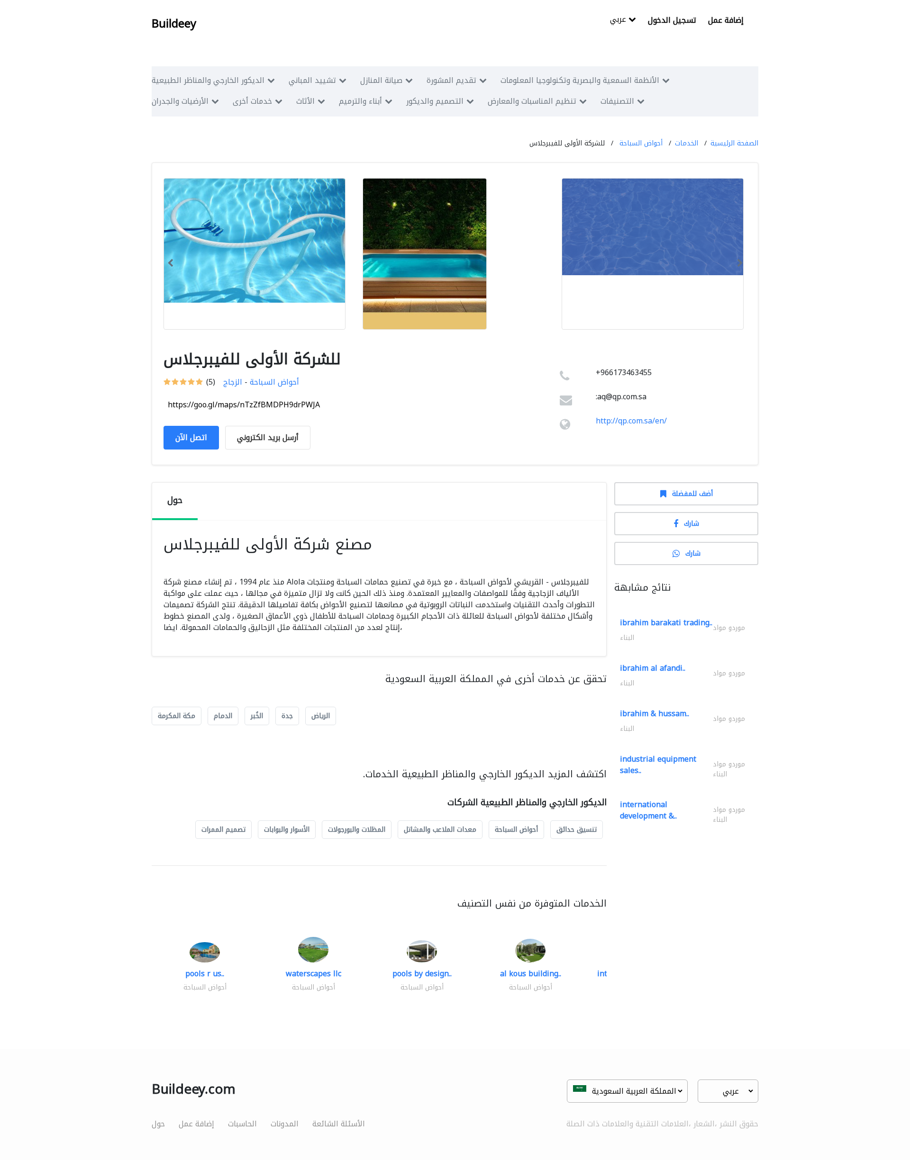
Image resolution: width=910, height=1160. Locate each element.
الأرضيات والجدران (180, 101)
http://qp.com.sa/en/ (631, 421)
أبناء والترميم (360, 101)
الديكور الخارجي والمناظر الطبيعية (208, 80)
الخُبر (257, 716)
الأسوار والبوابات (286, 829)
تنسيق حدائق (576, 829)
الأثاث (305, 101)
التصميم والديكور (435, 101)
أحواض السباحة (641, 143)
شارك (691, 523)
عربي (619, 20)
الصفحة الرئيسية (734, 143)
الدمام (223, 716)
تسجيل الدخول (672, 20)
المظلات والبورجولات (356, 829)
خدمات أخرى (252, 101)
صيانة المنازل (381, 80)
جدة (287, 716)
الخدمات (686, 143)
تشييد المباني (312, 80)
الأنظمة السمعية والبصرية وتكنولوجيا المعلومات (579, 80)
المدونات (285, 1123)
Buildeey (174, 24)
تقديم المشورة (451, 80)
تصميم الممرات (223, 829)
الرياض (320, 716)
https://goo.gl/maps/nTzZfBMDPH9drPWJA (244, 404)
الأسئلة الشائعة (338, 1123)
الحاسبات (242, 1123)
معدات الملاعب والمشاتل (440, 829)
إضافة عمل (726, 20)
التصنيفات (617, 101)
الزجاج (232, 382)
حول (158, 1123)
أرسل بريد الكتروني (268, 437)
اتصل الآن (191, 437)
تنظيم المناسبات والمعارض (532, 101)
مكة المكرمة (176, 716)
